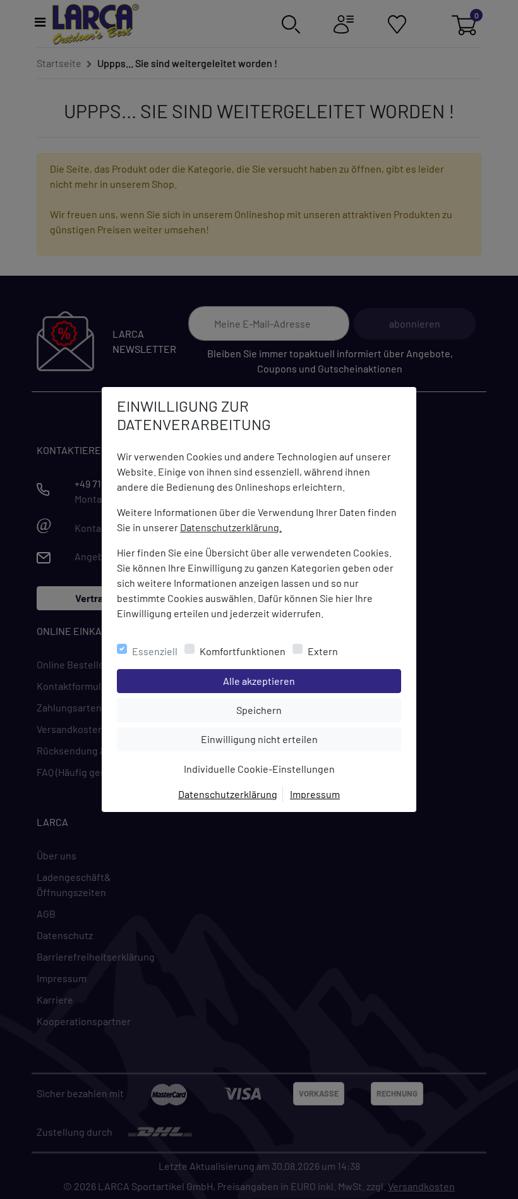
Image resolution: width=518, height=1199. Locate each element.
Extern (323, 651)
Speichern (318, 709)
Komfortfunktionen (243, 651)
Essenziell (155, 651)
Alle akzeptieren (309, 680)
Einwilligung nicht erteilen (287, 738)
